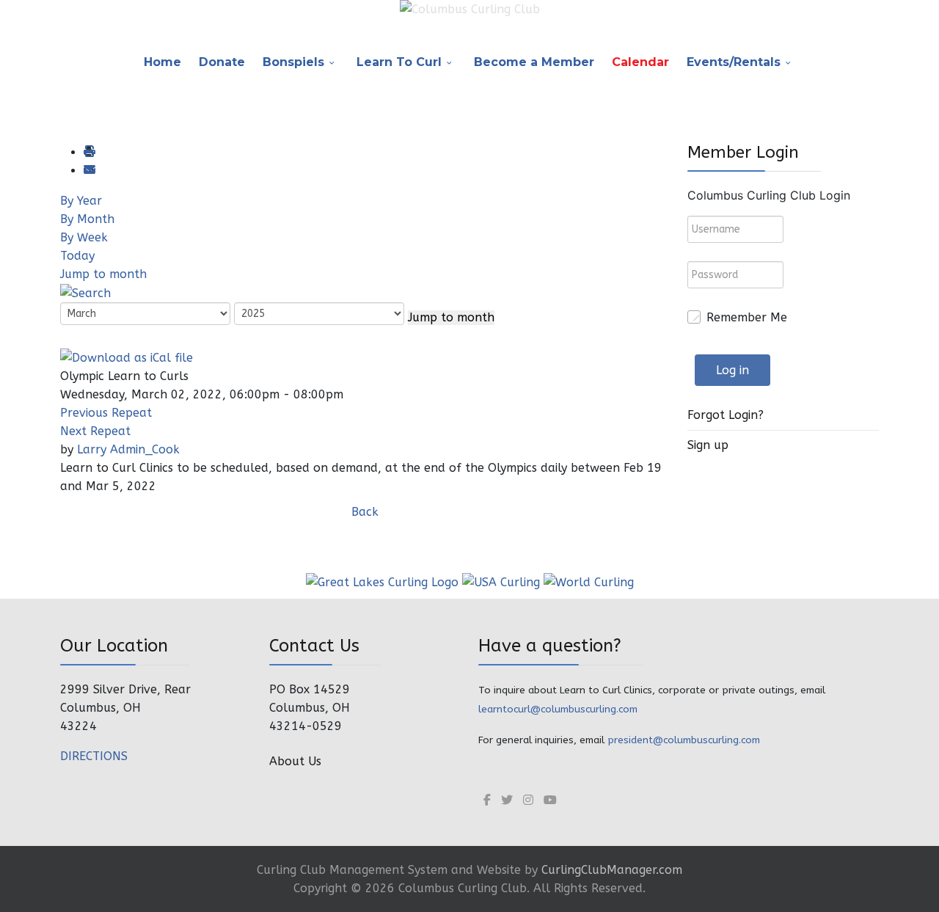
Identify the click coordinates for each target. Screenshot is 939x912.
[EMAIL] (89, 171)
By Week (84, 237)
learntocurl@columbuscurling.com (557, 709)
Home (162, 62)
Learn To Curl (399, 62)
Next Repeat (95, 431)
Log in (732, 370)
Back (365, 512)
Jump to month (103, 274)
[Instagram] (528, 800)
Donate (222, 62)
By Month (87, 219)
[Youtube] (550, 800)
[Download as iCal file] (126, 356)
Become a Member (534, 62)
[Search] (85, 292)
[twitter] (507, 800)
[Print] (89, 152)
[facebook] (487, 800)
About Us (295, 761)
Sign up (707, 445)
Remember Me (746, 317)
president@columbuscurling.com (683, 739)
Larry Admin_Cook (128, 449)
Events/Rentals (734, 62)
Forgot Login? (725, 415)
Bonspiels (293, 62)
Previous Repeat (106, 413)
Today (77, 256)
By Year (81, 201)
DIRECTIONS (94, 756)
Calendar (640, 62)
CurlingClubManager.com (611, 870)
